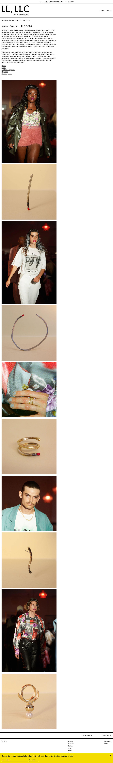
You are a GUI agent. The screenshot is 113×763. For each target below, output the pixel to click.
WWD (4, 68)
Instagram (107, 741)
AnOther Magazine (8, 70)
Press (70, 751)
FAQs (70, 748)
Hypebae (5, 72)
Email (106, 743)
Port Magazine (7, 74)
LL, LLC (4, 741)
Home (4, 20)
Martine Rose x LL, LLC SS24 (19, 20)
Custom (70, 746)
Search (70, 741)
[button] (108, 11)
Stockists (71, 743)
